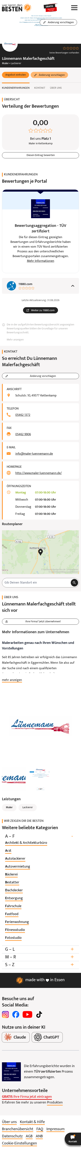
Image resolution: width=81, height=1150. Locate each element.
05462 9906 (23, 434)
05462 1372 (22, 415)
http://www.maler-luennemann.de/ (38, 473)
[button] (15, 75)
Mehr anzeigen (15, 339)
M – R (39, 957)
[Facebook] (15, 1014)
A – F (39, 836)
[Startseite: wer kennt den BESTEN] (16, 7)
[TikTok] (39, 1014)
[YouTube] (27, 1014)
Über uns (56, 87)
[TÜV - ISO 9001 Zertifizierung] (11, 1071)
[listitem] (26, 843)
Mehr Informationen (40, 261)
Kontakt (39, 87)
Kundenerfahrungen (15, 87)
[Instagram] (5, 1014)
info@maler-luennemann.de (34, 453)
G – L (39, 949)
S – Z (39, 965)
